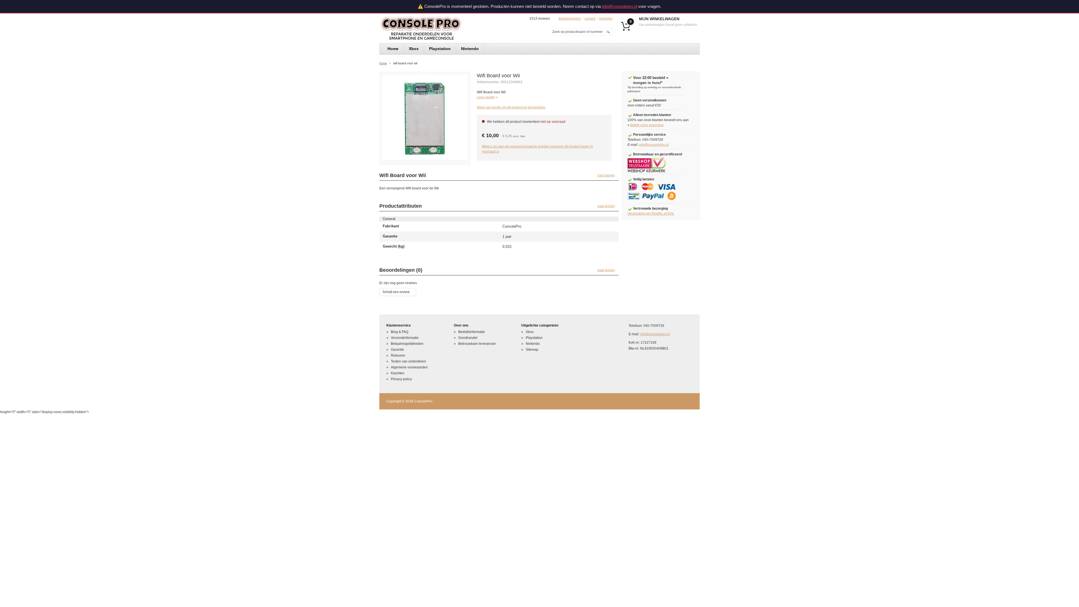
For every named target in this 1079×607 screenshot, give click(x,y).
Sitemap (532, 350)
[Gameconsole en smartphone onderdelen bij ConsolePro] (431, 28)
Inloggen (606, 19)
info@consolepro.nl (619, 6)
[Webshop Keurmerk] (646, 164)
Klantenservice (570, 18)
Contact (589, 18)
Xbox (530, 332)
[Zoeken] (608, 31)
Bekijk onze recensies (647, 125)
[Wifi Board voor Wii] (425, 117)
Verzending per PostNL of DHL (650, 214)
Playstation (534, 338)
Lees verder (486, 97)
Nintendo (533, 344)
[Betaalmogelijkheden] (655, 191)
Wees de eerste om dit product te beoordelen (511, 107)
